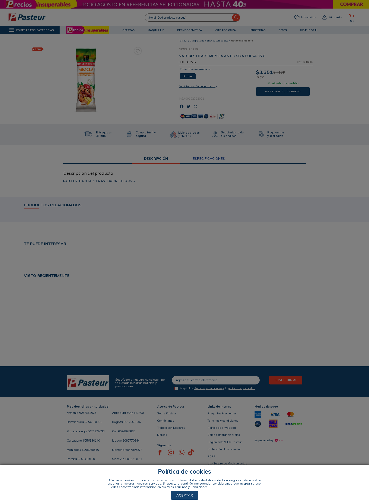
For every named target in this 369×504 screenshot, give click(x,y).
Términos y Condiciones (191, 487)
